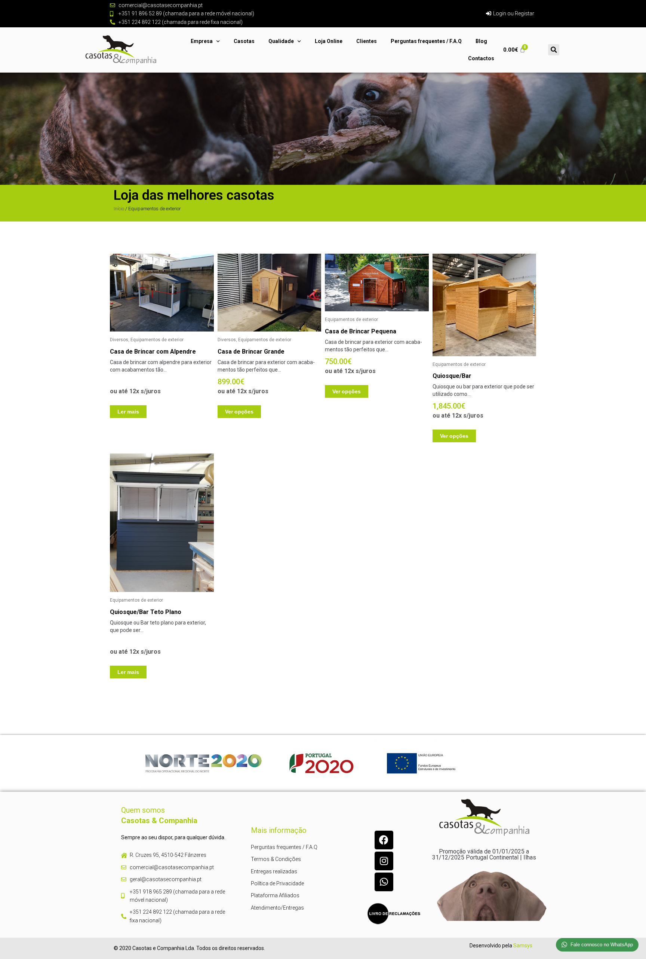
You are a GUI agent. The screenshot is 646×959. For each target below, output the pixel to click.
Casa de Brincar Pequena (360, 331)
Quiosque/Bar (452, 375)
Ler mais (128, 412)
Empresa (202, 41)
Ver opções (239, 412)
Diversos (119, 339)
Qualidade (281, 41)
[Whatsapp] (384, 882)
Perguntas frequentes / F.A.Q (426, 41)
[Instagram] (384, 861)
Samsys (522, 946)
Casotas (244, 41)
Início (119, 208)
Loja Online (328, 41)
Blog (481, 41)
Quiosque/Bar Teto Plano (145, 612)
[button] (553, 49)
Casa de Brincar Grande (251, 351)
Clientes (366, 41)
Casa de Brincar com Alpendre (153, 351)
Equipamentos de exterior (157, 339)
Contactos (481, 58)
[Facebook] (384, 840)
